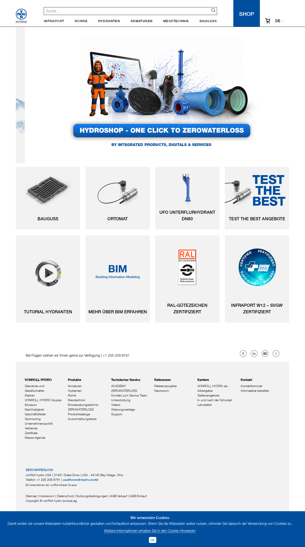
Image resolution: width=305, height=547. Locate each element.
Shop (246, 13)
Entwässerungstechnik (83, 405)
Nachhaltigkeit (34, 409)
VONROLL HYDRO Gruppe (43, 400)
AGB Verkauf (118, 496)
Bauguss (208, 21)
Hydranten (109, 21)
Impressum (46, 496)
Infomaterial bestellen (255, 390)
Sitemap (31, 496)
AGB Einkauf (138, 496)
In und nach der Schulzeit (214, 400)
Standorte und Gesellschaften (35, 388)
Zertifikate (31, 433)
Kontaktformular (251, 386)
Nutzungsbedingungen (92, 496)
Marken (30, 395)
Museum (31, 405)
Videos (115, 405)
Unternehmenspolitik (39, 423)
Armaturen (142, 21)
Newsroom (161, 390)
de (277, 21)
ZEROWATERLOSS (81, 409)
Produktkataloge (79, 414)
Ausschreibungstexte (82, 419)
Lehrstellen (204, 405)
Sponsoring (33, 419)
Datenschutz (65, 496)
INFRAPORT (54, 21)
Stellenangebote (208, 395)
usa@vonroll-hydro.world (80, 479)
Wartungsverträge (123, 409)
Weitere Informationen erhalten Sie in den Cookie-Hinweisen (150, 531)
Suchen (211, 10)
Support (116, 414)
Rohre (81, 21)
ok (153, 540)
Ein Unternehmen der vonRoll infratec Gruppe (51, 485)
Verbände (31, 428)
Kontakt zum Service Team (129, 395)
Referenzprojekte (165, 386)
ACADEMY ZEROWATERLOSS (124, 388)
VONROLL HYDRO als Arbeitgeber (212, 388)
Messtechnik (176, 21)
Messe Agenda (35, 437)
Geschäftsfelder (35, 414)
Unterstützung (120, 400)
